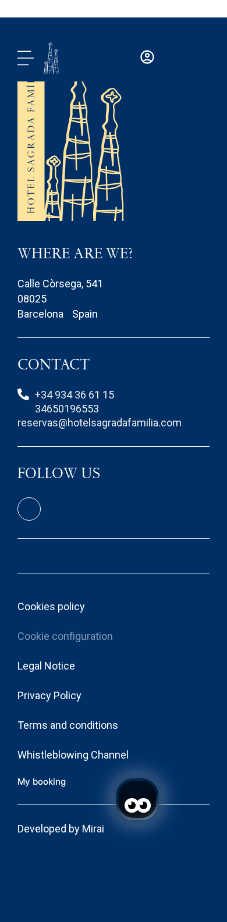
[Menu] (25, 58)
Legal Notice (46, 666)
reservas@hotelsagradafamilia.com (99, 422)
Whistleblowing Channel (73, 755)
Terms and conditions (67, 725)
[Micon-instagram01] (29, 509)
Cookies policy (51, 606)
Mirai (93, 829)
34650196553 (67, 409)
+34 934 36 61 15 (74, 395)
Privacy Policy (49, 695)
